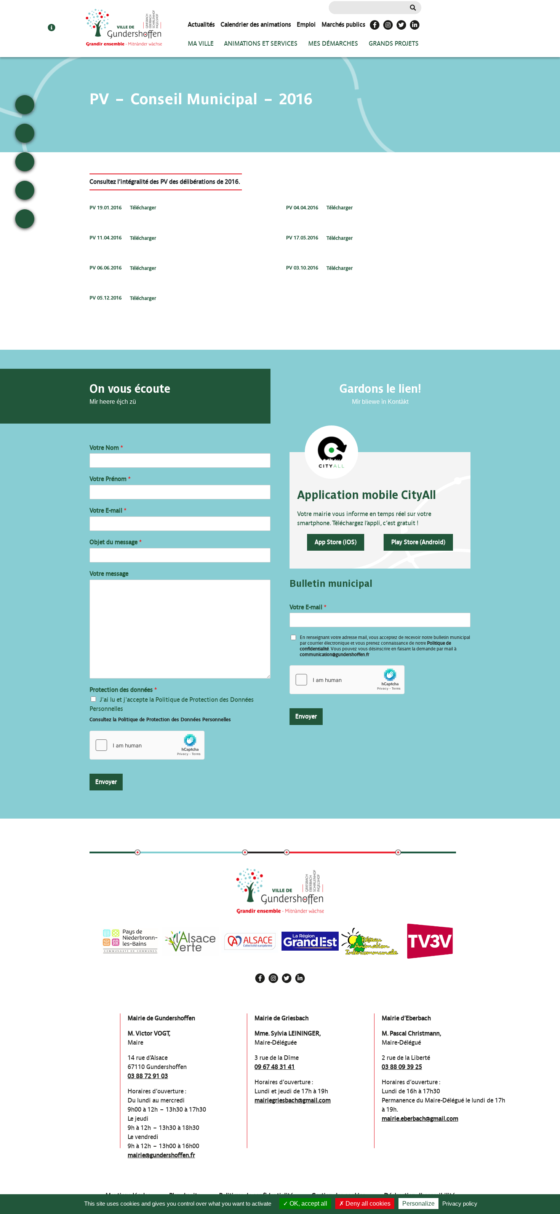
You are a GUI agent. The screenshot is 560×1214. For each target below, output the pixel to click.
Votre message (109, 573)
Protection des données (123, 689)
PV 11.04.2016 (106, 238)
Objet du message (116, 542)
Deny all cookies (367, 1203)
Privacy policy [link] (459, 1203)
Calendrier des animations (256, 24)
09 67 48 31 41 (274, 1067)
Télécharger (143, 207)
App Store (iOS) (336, 542)
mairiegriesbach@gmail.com (292, 1100)
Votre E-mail (108, 510)
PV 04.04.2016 (302, 207)
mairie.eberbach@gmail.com (420, 1118)
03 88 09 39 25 (402, 1067)
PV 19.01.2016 (106, 207)
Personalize (418, 1203)
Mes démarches (333, 43)
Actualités (201, 24)
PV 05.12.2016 (106, 298)
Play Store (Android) (418, 542)
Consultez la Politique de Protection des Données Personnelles (160, 719)
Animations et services (261, 43)
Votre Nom (106, 447)
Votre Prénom (110, 479)
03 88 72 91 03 (148, 1076)
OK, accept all (307, 1203)
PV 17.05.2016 (302, 238)
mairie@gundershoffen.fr (161, 1155)
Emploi (306, 24)
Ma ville (201, 43)
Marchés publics (343, 24)
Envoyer (106, 781)
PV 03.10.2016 (302, 268)
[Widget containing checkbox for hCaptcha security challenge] (147, 745)
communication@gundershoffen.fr (334, 654)
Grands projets (394, 43)
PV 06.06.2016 (106, 268)
